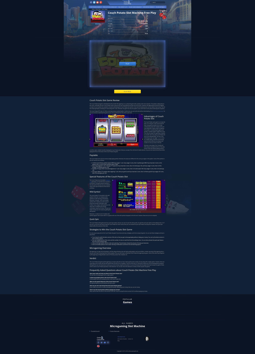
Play (127, 64)
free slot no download (158, 111)
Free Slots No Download (109, 7)
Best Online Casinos (95, 7)
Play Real (127, 91)
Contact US (130, 339)
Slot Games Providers (122, 339)
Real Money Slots (123, 7)
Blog (118, 340)
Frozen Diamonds (114, 331)
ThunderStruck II (95, 331)
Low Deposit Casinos (148, 7)
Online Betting (160, 7)
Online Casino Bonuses (135, 7)
